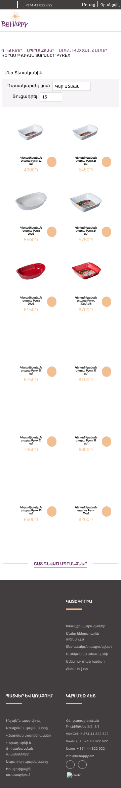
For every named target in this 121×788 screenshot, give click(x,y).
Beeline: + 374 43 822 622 (87, 741)
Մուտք (88, 5)
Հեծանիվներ (77, 669)
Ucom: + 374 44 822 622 (85, 748)
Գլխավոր (11, 50)
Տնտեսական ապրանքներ (89, 646)
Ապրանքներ (40, 50)
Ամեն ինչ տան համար (83, 50)
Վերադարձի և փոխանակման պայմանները (19, 748)
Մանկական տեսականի (87, 654)
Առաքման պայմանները (27, 728)
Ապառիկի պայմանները (27, 761)
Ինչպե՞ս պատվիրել (23, 720)
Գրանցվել (110, 5)
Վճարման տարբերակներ (28, 735)
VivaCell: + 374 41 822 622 (87, 734)
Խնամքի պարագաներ (85, 626)
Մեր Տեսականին (24, 72)
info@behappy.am (80, 756)
